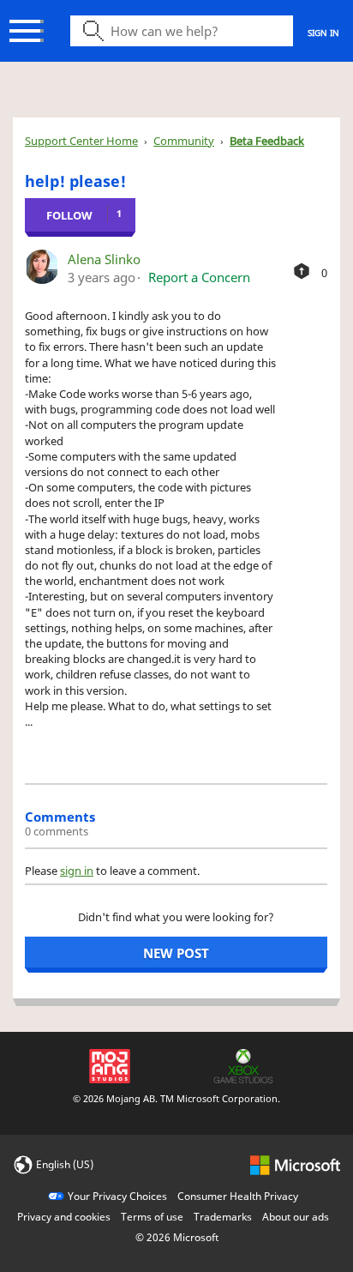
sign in (76, 870)
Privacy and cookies (64, 1216)
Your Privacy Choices (117, 1196)
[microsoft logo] (295, 1163)
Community (183, 140)
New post (176, 953)
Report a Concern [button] (199, 277)
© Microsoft (176, 1237)
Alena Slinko (104, 259)
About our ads (295, 1216)
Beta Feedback (267, 140)
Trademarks (223, 1216)
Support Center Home (81, 140)
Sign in (323, 33)
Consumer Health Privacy (237, 1196)
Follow (69, 215)
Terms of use (152, 1216)
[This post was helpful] (301, 271)
